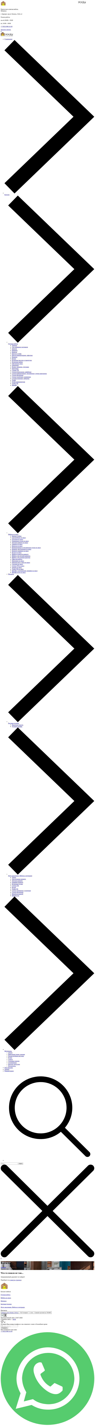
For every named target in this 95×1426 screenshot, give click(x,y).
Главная (3, 1267)
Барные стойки (16, 536)
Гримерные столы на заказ (20, 541)
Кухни (14, 358)
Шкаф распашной (17, 894)
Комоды (14, 352)
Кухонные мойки (17, 362)
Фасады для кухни (14, 1064)
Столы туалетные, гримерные (21, 377)
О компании (8, 39)
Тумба (14, 380)
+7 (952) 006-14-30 (6, 26)
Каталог (7, 194)
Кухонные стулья (17, 884)
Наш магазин (8, 1067)
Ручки (10, 1058)
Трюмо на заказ (17, 567)
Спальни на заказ (17, 564)
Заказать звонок (6, 29)
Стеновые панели (13, 1061)
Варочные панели (17, 725)
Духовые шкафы (17, 726)
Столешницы (12, 1062)
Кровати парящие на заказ (20, 551)
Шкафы (14, 385)
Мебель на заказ (13, 534)
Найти (20, 1163)
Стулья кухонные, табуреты (20, 378)
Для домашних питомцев (20, 347)
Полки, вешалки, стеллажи (20, 367)
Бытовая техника (13, 723)
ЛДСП (10, 1053)
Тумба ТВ (15, 383)
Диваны (14, 345)
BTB (14, 1319)
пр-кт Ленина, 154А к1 (12, 1312)
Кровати (14, 357)
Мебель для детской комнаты (21, 556)
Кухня (14, 887)
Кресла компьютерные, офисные (22, 355)
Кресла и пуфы (16, 354)
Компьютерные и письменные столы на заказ (26, 547)
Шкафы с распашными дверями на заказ (24, 571)
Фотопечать (12, 1066)
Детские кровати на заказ (20, 542)
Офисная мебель (17, 559)
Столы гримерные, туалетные (21, 890)
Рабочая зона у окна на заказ (21, 562)
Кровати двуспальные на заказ (21, 549)
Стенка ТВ (15, 370)
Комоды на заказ (17, 546)
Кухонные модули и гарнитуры (22, 360)
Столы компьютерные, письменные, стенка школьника (29, 373)
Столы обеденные (17, 375)
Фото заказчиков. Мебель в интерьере (20, 876)
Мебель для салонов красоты (21, 557)
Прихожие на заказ (18, 561)
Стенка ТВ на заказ (18, 566)
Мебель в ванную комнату (20, 554)
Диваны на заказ (17, 544)
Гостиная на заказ (17, 539)
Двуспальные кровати (19, 879)
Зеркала (14, 349)
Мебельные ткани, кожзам (16, 1054)
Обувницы (15, 365)
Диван (14, 877)
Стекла (10, 1059)
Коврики (14, 350)
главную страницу (15, 1280)
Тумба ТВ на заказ (17, 569)
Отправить (4, 1328)
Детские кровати (17, 881)
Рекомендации (9, 1071)
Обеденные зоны (17, 363)
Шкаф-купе (15, 895)
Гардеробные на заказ (19, 537)
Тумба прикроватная (18, 382)
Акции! (6, 1069)
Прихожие (15, 368)
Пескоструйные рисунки (16, 1056)
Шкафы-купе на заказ (19, 572)
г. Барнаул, (4, 1312)
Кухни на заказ (16, 552)
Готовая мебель (13, 344)
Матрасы (11, 574)
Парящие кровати (17, 882)
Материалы (8, 1051)
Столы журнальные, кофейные (21, 372)
